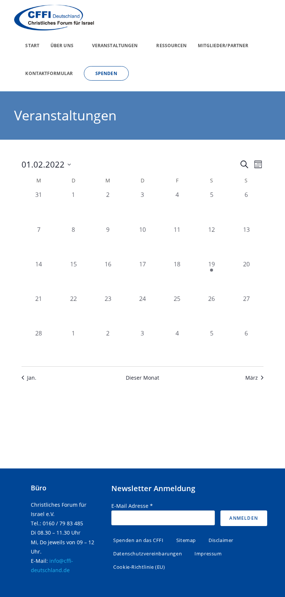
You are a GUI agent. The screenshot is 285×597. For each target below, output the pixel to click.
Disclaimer (221, 540)
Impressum (208, 553)
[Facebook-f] (24, 489)
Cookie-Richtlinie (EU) (139, 567)
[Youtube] (24, 527)
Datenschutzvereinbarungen (147, 553)
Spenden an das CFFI (138, 540)
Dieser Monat (142, 377)
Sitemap (186, 540)
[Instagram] (24, 515)
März (251, 377)
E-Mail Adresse (132, 505)
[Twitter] (24, 502)
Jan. (31, 377)
